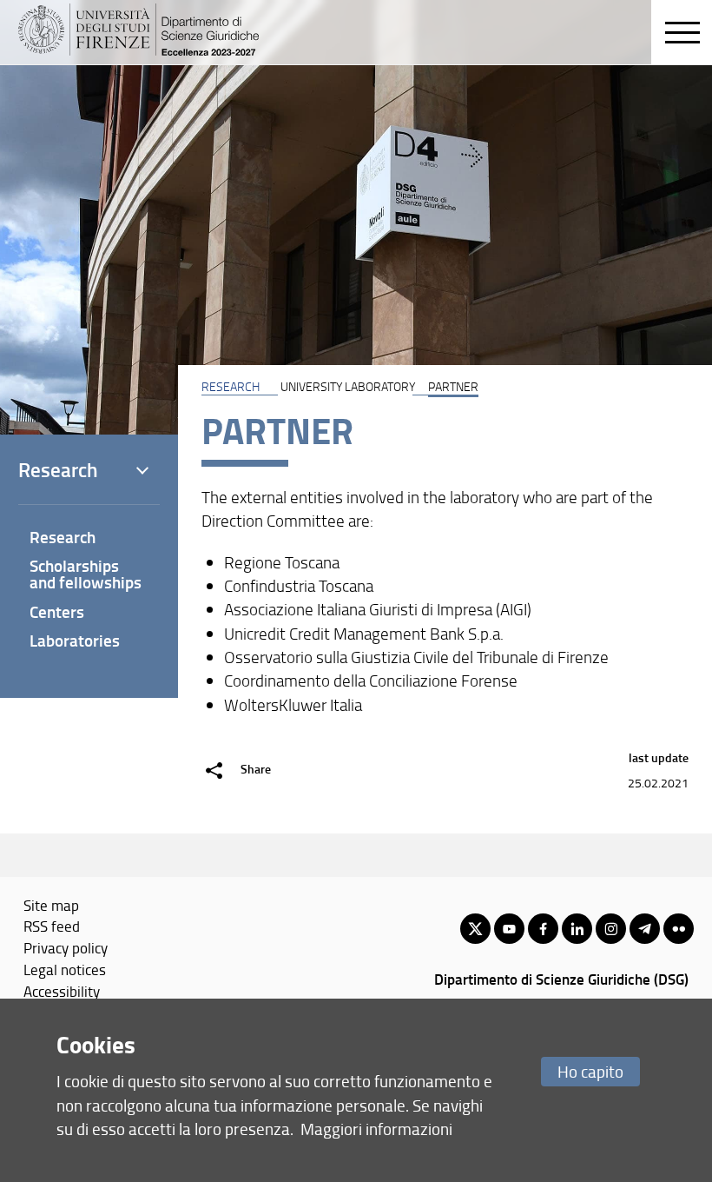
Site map (51, 904)
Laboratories (75, 640)
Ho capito (590, 1071)
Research (63, 536)
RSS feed (51, 925)
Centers (57, 611)
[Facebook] (543, 928)
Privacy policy (65, 947)
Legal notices (64, 969)
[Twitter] (475, 928)
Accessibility (61, 990)
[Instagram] (611, 928)
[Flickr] (678, 928)
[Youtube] (509, 928)
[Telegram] (645, 928)
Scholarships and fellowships (86, 574)
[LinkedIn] (577, 928)
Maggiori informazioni (376, 1128)
